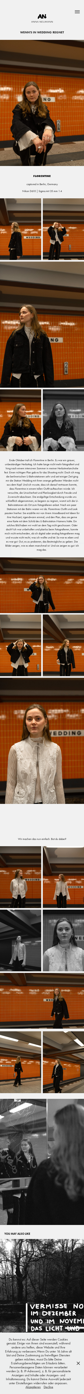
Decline (48, 1387)
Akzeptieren (33, 1387)
